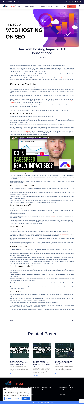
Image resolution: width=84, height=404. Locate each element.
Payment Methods (63, 387)
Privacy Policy (69, 389)
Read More (12, 373)
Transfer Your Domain (46, 387)
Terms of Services (71, 392)
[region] (17, 394)
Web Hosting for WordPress (45, 6)
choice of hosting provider (66, 77)
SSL (65, 6)
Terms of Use (62, 394)
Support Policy (62, 392)
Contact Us (61, 389)
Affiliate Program (67, 385)
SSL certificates (63, 234)
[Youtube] (80, 2)
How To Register (45, 392)
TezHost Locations (73, 387)
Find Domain (45, 385)
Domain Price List (45, 389)
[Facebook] (70, 2)
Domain (18, 6)
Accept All (25, 398)
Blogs (60, 385)
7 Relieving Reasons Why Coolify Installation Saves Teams (63, 362)
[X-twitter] (73, 2)
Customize (8, 398)
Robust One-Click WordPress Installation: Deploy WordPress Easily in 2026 (41, 363)
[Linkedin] (75, 2)
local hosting (53, 216)
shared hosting (27, 131)
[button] (67, 2)
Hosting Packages (29, 6)
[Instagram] (78, 2)
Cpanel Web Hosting (32, 385)
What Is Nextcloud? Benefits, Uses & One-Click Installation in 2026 (19, 362)
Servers (57, 6)
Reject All (17, 398)
